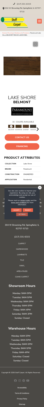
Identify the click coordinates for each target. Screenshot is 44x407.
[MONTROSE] (18, 126)
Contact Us (22, 137)
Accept (16, 210)
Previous (6, 128)
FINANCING (22, 146)
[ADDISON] (33, 126)
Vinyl (22, 265)
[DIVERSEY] (25, 126)
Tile (22, 260)
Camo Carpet (22, 276)
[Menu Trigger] (39, 21)
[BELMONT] (11, 126)
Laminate (22, 254)
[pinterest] (23, 381)
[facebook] (15, 381)
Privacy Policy (22, 399)
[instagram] (19, 381)
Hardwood (18, 33)
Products (26, 33)
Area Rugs (22, 271)
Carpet (22, 243)
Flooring (10, 33)
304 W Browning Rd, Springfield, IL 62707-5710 (22, 227)
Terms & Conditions (22, 393)
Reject (28, 210)
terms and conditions (19, 202)
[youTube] (28, 381)
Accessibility (22, 388)
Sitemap (22, 404)
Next (37, 128)
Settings (22, 214)
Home (4, 33)
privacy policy (25, 200)
